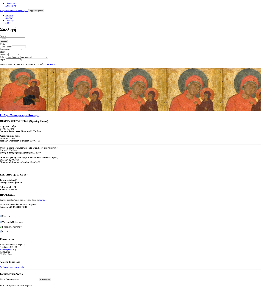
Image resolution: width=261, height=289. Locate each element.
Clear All (52, 64)
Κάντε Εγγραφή (7, 279)
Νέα (7, 23)
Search (3, 36)
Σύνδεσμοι (10, 3)
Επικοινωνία (10, 6)
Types (2, 59)
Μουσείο (9, 15)
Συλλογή (9, 18)
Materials (4, 54)
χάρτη (41, 200)
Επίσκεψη (9, 20)
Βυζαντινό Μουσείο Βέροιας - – (14, 10)
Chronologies (6, 47)
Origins (3, 57)
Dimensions (5, 49)
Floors (2, 52)
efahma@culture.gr (8, 249)
